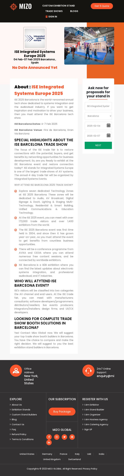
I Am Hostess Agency (96, 419)
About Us (17, 404)
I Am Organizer (92, 414)
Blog (14, 419)
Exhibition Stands (21, 409)
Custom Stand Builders (24, 414)
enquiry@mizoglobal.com (105, 376)
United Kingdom (52, 459)
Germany (47, 454)
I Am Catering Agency (96, 424)
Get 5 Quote (102, 6)
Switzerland (74, 459)
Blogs (74, 11)
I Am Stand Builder (94, 409)
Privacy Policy (90, 468)
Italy (77, 454)
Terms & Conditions (23, 439)
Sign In (52, 16)
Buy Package (62, 411)
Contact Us (18, 424)
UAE (89, 454)
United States (27, 454)
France (63, 454)
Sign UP (88, 429)
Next (98, 145)
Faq (14, 429)
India (101, 454)
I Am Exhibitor (91, 404)
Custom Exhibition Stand (58, 5)
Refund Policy (19, 434)
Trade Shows (54, 11)
